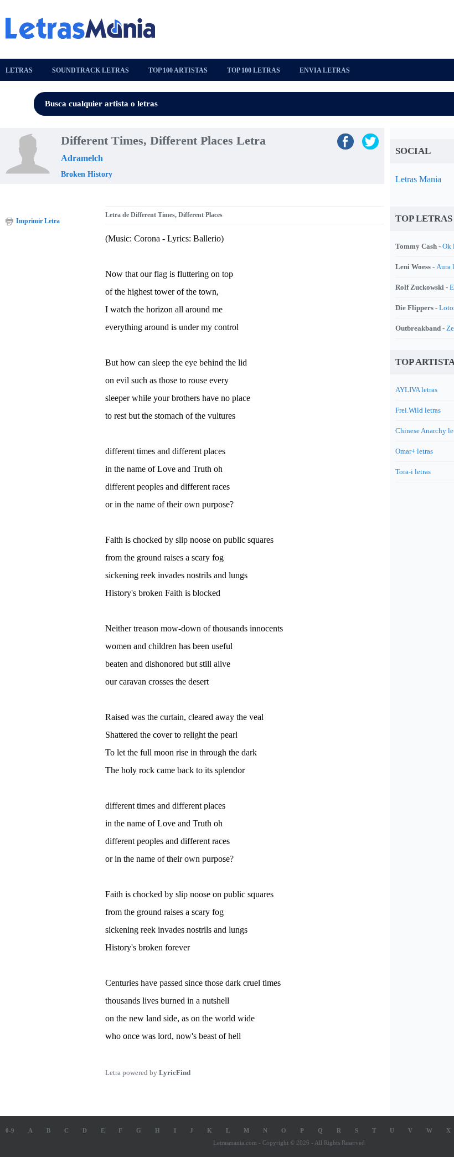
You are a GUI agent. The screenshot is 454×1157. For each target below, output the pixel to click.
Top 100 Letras (253, 70)
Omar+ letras (414, 451)
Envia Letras (325, 70)
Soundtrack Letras (90, 70)
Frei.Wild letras (418, 410)
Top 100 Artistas (178, 70)
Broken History (86, 174)
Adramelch (82, 158)
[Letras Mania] (86, 28)
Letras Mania (418, 179)
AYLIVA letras (416, 389)
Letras (19, 70)
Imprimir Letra (38, 221)
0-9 (10, 1130)
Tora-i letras (413, 471)
